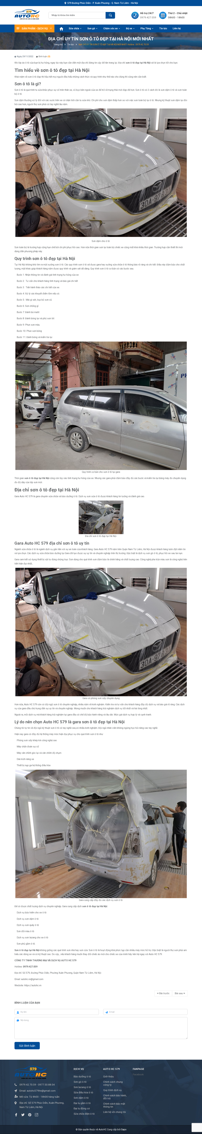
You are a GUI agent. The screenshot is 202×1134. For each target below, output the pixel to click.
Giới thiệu (108, 1076)
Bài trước (164, 993)
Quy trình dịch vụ (112, 1090)
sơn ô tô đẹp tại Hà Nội (138, 62)
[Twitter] (23, 1114)
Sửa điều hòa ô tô (83, 1092)
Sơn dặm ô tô (81, 1097)
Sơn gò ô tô (80, 1081)
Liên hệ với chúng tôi (114, 1112)
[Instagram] (36, 1114)
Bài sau (179, 993)
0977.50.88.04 (46, 1084)
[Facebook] (16, 1114)
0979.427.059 (148, 17)
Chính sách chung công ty (113, 1083)
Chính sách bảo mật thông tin (114, 1105)
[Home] (61, 28)
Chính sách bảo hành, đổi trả (114, 1097)
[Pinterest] (29, 1114)
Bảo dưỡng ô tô (82, 1076)
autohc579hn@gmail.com (41, 1090)
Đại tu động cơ (82, 1108)
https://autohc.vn (32, 985)
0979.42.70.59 (28, 1084)
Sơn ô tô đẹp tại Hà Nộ (26, 950)
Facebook (138, 1074)
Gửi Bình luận (27, 1045)
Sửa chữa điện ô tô (84, 1113)
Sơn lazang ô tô (82, 1087)
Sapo (123, 1129)
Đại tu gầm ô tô (82, 1103)
